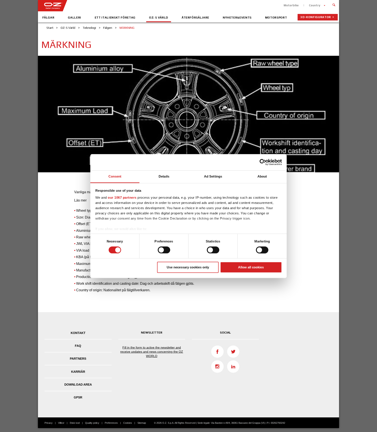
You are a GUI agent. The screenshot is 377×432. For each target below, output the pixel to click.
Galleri (74, 17)
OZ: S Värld (158, 17)
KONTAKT (78, 333)
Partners (78, 358)
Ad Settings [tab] (213, 176)
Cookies (127, 423)
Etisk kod (75, 423)
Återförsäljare (195, 17)
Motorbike (291, 5)
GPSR (78, 397)
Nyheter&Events (237, 17)
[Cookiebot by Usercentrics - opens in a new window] (263, 162)
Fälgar (48, 17)
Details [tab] (164, 176)
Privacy (49, 423)
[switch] (164, 249)
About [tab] (262, 176)
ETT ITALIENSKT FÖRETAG (115, 17)
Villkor (61, 423)
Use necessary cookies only (188, 267)
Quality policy (92, 423)
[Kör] (334, 4)
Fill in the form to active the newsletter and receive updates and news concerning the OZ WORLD (151, 352)
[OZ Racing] (113, 5)
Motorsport (276, 17)
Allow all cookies (251, 267)
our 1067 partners (122, 197)
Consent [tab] (115, 176)
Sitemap (141, 423)
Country (314, 5)
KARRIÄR (78, 371)
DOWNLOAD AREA (78, 384)
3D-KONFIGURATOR (315, 17)
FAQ (78, 345)
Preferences (111, 423)
